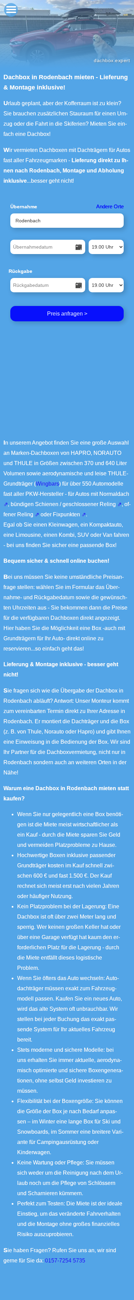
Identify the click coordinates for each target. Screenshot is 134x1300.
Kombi (67, 535)
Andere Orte (110, 206)
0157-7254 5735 (65, 1260)
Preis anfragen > (67, 314)
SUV (83, 535)
